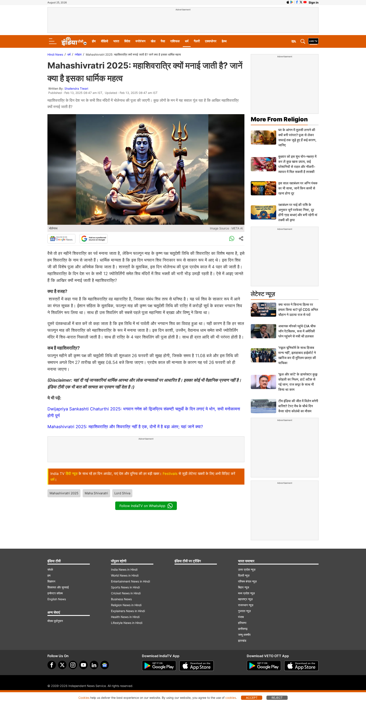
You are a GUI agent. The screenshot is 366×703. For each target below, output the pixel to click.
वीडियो (104, 41)
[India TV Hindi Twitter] (300, 2)
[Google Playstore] (159, 666)
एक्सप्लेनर (210, 41)
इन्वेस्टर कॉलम (55, 593)
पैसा (163, 41)
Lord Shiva (122, 493)
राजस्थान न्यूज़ (245, 605)
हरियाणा (242, 623)
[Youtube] (83, 665)
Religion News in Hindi (126, 605)
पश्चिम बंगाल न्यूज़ (247, 581)
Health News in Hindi (125, 617)
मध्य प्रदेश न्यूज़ (246, 593)
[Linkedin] (94, 665)
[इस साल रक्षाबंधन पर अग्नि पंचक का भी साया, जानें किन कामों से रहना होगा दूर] (263, 188)
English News (56, 599)
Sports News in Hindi (125, 587)
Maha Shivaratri (96, 493)
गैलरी (197, 41)
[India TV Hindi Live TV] (313, 41)
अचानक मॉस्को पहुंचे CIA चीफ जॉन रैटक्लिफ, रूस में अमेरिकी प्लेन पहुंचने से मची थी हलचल (297, 331)
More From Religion (279, 119)
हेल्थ (224, 41)
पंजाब (241, 617)
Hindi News (55, 54)
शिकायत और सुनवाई (58, 587)
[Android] (291, 2)
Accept (252, 697)
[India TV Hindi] (74, 41)
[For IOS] (301, 666)
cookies (230, 697)
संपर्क (50, 569)
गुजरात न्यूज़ (244, 611)
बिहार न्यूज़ (243, 587)
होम (94, 41)
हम (48, 575)
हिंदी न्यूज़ (72, 473)
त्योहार (78, 54)
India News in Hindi (124, 569)
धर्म (187, 41)
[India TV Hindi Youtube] (305, 2)
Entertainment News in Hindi (130, 581)
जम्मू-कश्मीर (244, 634)
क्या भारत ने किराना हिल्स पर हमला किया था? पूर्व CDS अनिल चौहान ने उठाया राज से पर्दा (298, 309)
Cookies (83, 697)
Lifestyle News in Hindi (126, 623)
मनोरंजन (141, 41)
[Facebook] (51, 665)
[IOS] (287, 2)
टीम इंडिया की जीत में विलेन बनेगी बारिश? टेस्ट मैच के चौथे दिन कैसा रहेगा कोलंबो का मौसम (298, 406)
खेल (153, 41)
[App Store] (196, 666)
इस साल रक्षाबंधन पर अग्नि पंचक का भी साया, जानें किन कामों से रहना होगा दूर (297, 188)
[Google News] (61, 238)
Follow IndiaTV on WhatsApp (142, 506)
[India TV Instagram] (73, 665)
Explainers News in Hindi (128, 611)
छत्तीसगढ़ (243, 628)
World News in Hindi (125, 575)
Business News (121, 599)
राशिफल (175, 41)
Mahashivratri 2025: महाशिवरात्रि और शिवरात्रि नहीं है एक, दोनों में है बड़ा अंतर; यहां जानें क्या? (125, 426)
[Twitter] (62, 665)
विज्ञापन (51, 581)
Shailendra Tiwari (76, 88)
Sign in (314, 2)
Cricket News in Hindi (126, 593)
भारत (116, 41)
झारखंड (242, 640)
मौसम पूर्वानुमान (55, 621)
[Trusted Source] (94, 238)
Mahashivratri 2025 (64, 493)
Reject (277, 697)
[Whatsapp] (231, 238)
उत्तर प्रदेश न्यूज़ (246, 569)
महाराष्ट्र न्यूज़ (245, 599)
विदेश (127, 41)
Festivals (170, 473)
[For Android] (264, 666)
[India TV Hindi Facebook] (296, 2)
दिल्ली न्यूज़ (244, 575)
